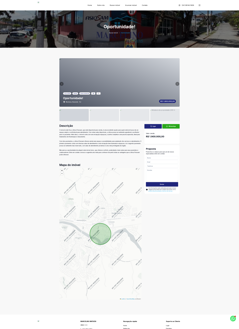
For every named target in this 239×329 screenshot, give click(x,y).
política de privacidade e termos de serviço (161, 191)
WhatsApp (172, 126)
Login (167, 325)
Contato (145, 5)
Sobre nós (101, 5)
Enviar (162, 184)
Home (90, 5)
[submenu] (199, 5)
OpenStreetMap (131, 299)
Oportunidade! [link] (125, 33)
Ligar (154, 126)
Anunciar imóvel (131, 5)
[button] (61, 84)
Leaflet (123, 299)
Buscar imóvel (115, 5)
